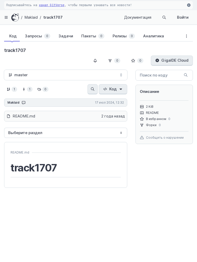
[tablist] (92, 37)
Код (113, 88)
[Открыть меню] (6, 17)
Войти (183, 17)
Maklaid (31, 17)
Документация (137, 17)
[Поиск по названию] (92, 89)
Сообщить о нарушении (165, 137)
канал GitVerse (51, 5)
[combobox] (65, 75)
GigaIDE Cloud (175, 60)
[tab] (12, 36)
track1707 (53, 17)
